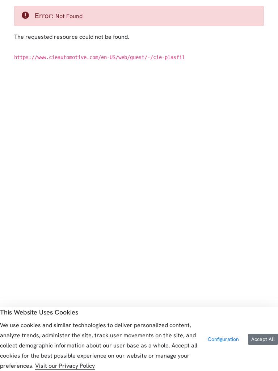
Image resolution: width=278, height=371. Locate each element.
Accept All (263, 339)
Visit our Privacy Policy (65, 366)
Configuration (223, 339)
